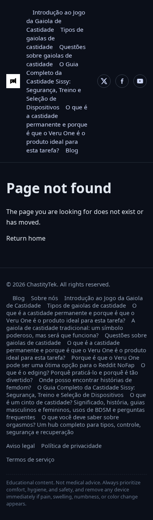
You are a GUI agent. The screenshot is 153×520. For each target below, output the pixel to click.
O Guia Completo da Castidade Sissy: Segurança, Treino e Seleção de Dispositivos (70, 391)
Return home (26, 238)
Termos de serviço (30, 459)
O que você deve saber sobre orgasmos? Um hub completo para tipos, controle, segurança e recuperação (73, 424)
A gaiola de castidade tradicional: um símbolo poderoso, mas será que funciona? (70, 328)
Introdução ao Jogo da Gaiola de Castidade (55, 20)
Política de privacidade (71, 445)
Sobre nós (44, 298)
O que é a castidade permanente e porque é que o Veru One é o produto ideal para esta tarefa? (71, 313)
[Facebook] (122, 81)
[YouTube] (140, 81)
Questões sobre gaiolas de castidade (56, 55)
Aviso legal (20, 445)
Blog (72, 150)
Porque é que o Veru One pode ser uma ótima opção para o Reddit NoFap (72, 361)
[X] (104, 81)
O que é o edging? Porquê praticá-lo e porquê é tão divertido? (75, 372)
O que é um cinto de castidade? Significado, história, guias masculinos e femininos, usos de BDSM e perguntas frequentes (76, 406)
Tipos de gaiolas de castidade (86, 305)
